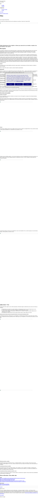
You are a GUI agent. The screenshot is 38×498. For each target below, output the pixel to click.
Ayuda (3, 10)
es (0, 3)
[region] (19, 80)
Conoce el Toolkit (4, 9)
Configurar (27, 84)
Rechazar (19, 84)
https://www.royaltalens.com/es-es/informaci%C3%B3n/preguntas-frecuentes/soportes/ (12, 478)
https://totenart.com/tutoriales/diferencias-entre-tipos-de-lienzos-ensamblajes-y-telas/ (12, 480)
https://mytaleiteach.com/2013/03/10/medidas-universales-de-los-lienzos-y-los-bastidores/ (13, 481)
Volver (4, 13)
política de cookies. (19, 81)
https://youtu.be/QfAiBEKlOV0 (4, 484)
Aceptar (10, 84)
